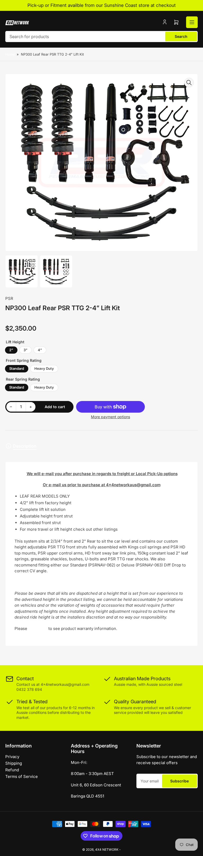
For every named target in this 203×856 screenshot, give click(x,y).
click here (37, 628)
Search (181, 36)
